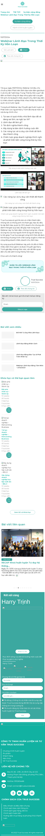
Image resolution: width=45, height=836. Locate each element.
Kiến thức (7, 758)
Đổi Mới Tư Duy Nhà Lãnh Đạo (27, 333)
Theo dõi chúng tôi (14, 56)
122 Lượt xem (9, 50)
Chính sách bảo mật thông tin (15, 808)
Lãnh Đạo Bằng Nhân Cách (26, 344)
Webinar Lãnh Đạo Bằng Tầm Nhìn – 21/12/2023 (29, 367)
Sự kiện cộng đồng (31, 12)
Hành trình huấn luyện (22, 28)
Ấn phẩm (6, 753)
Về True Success (10, 761)
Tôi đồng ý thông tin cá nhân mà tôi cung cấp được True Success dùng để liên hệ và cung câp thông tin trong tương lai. (22, 703)
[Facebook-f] (13, 793)
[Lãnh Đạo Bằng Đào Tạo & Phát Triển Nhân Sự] (8, 357)
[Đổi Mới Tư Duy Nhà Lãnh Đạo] (8, 335)
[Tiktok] (25, 793)
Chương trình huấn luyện (14, 751)
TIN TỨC (17, 12)
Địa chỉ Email (7, 685)
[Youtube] (19, 793)
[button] (22, 652)
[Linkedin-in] (32, 793)
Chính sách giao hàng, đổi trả (15, 811)
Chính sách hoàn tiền (12, 813)
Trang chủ (5, 12)
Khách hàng (8, 756)
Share (25, 50)
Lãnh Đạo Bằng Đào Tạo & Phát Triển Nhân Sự (28, 356)
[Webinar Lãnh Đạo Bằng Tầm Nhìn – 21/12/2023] (8, 368)
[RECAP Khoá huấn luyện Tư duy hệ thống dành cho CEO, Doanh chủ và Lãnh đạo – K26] (22, 543)
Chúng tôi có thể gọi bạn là (13, 677)
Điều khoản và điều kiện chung (16, 806)
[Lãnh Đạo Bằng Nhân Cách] (8, 346)
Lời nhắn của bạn (9, 693)
